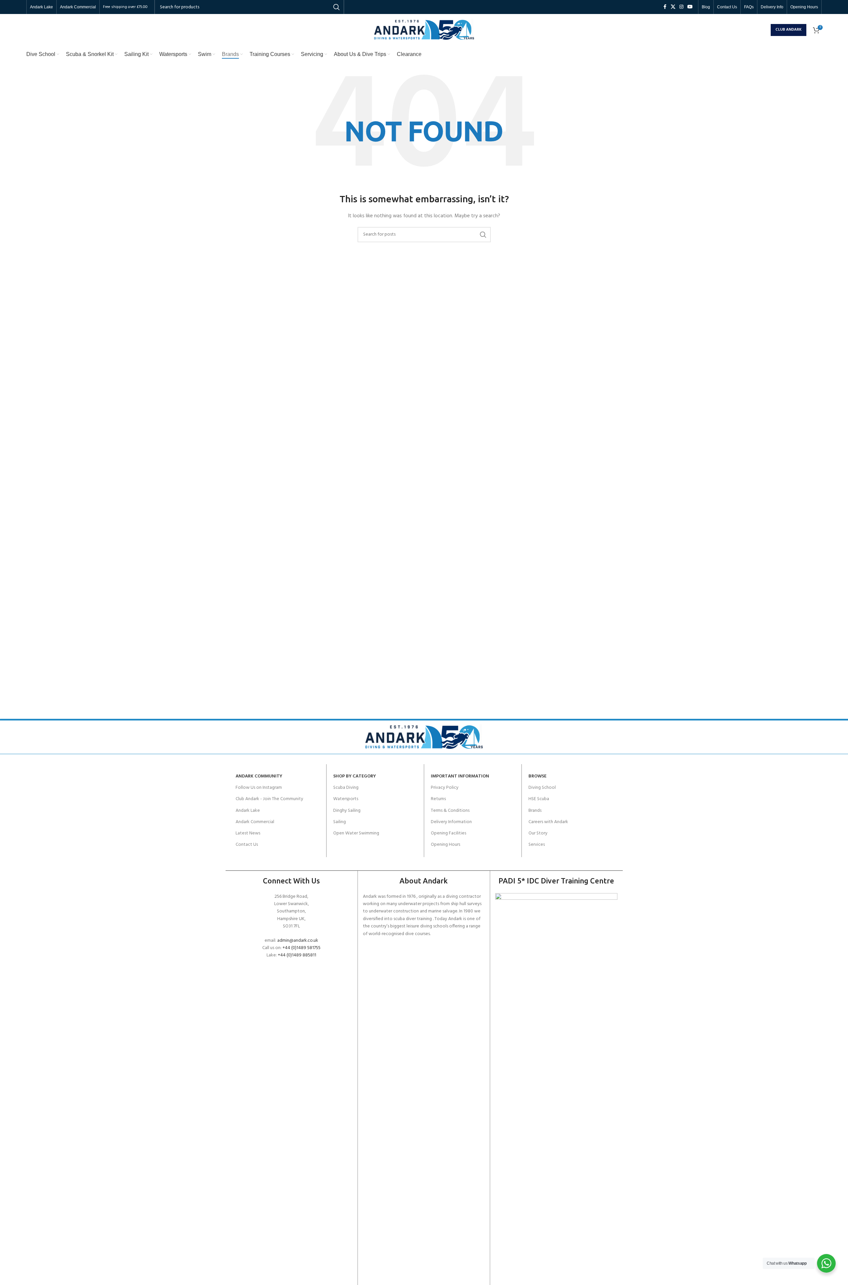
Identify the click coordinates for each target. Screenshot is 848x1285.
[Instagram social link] (681, 7)
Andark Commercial (255, 822)
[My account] (764, 30)
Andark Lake (248, 810)
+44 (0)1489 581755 (302, 948)
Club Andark (788, 29)
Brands (534, 810)
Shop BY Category (354, 776)
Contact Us (247, 844)
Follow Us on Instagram (259, 787)
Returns (438, 799)
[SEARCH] (483, 234)
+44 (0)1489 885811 (297, 955)
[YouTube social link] (690, 7)
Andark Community (259, 776)
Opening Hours (445, 844)
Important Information (460, 776)
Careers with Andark (548, 822)
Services (536, 844)
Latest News (248, 833)
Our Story (537, 833)
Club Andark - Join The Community (269, 799)
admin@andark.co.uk (297, 940)
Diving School (542, 787)
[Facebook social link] (665, 7)
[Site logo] (424, 30)
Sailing (339, 822)
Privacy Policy (444, 787)
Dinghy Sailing (347, 810)
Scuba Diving (346, 787)
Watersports (345, 799)
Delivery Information (451, 822)
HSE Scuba (538, 799)
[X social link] (673, 7)
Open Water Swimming (356, 833)
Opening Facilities (448, 833)
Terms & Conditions (450, 810)
